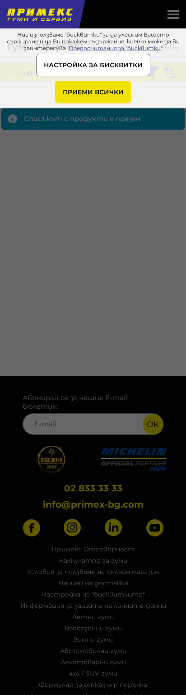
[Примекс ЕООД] (39, 14)
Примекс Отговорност (93, 549)
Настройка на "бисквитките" (93, 594)
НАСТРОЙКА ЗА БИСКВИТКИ (93, 65)
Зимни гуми (93, 639)
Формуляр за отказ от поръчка (93, 685)
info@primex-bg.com (93, 504)
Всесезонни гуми (93, 628)
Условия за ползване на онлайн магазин (93, 572)
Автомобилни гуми (93, 651)
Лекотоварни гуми (93, 662)
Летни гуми (93, 617)
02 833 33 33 (93, 488)
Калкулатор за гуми (93, 560)
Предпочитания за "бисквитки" (116, 48)
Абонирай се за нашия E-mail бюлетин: (75, 401)
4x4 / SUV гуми (93, 673)
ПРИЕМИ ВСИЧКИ (93, 92)
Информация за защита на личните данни (93, 606)
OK (153, 424)
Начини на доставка (93, 583)
